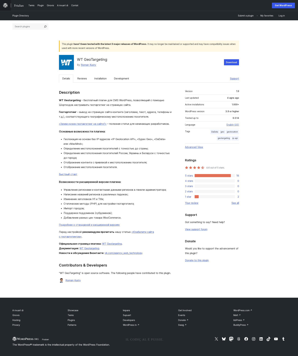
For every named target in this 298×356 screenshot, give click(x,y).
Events (181, 315)
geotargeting (224, 138)
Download (231, 62)
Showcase (73, 310)
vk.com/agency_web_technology (123, 253)
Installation (100, 78)
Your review (191, 202)
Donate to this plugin (197, 260)
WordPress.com (242, 310)
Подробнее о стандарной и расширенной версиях (89, 224)
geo (222, 132)
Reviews (82, 78)
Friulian (45, 339)
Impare (126, 310)
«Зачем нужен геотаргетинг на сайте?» (82, 123)
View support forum (196, 229)
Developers (129, 320)
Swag (182, 325)
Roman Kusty (88, 64)
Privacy (16, 325)
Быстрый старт (68, 174)
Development (121, 78)
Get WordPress (283, 5)
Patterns (72, 325)
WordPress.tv (131, 325)
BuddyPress (240, 325)
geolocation (232, 132)
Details (66, 78)
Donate (183, 320)
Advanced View (194, 147)
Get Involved (185, 310)
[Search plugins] (45, 26)
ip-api (235, 138)
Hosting (16, 320)
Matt (237, 315)
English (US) (233, 124)
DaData (214, 132)
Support (234, 78)
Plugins (71, 320)
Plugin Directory (20, 15)
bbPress (239, 320)
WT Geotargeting (112, 243)
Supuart (127, 315)
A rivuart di (17, 310)
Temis (71, 315)
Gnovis (16, 315)
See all (235, 202)
